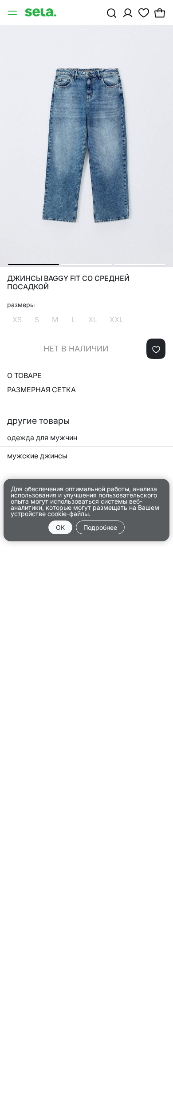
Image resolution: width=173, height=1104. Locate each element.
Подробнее (100, 527)
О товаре (24, 375)
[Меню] (13, 12)
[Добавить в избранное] (156, 348)
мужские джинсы (37, 455)
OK (60, 527)
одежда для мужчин (42, 437)
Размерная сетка (41, 389)
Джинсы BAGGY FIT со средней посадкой (68, 282)
